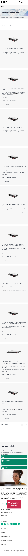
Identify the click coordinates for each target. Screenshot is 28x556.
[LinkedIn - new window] (2, 524)
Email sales (4, 515)
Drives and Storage (12, 17)
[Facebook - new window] (14, 524)
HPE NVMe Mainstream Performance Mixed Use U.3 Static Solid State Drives (13, 244)
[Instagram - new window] (8, 524)
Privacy (3, 553)
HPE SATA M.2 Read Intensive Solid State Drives (13, 88)
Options (7, 17)
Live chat (6, 456)
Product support (7, 460)
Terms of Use (9, 553)
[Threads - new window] (11, 524)
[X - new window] (5, 524)
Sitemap (24, 553)
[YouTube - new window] (16, 524)
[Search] (19, 2)
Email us (6, 463)
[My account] (22, 2)
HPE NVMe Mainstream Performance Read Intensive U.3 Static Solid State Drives (14, 322)
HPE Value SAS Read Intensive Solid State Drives (13, 205)
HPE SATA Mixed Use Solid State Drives (13, 127)
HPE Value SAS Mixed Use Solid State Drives (12, 402)
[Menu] (26, 2)
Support (3, 532)
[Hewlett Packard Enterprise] (4, 2)
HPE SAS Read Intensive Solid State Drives (14, 166)
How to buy (6, 467)
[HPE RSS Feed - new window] (19, 524)
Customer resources (6, 540)
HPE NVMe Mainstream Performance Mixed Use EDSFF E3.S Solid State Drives (13, 362)
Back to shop (3, 17)
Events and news (5, 536)
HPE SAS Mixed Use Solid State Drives (12, 284)
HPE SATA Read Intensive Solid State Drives (12, 48)
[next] (27, 425)
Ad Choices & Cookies (17, 553)
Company (3, 528)
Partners (3, 544)
